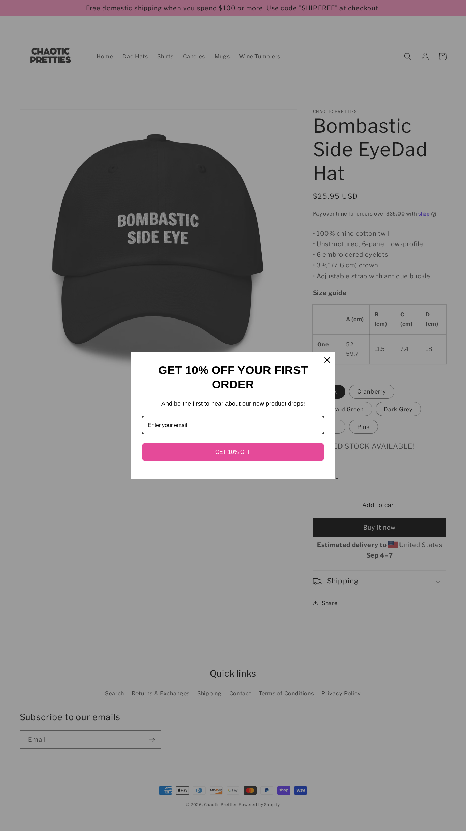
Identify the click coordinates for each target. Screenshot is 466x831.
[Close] (327, 360)
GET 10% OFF (233, 452)
